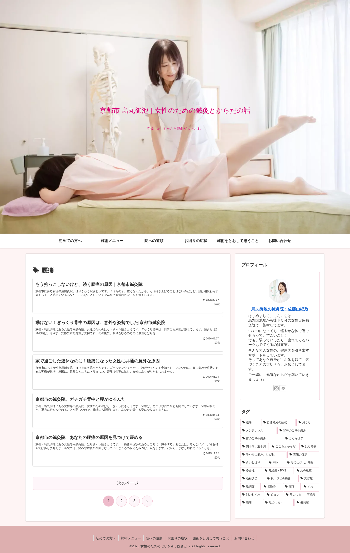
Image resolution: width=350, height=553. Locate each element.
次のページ (128, 483)
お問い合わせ (244, 538)
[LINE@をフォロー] (283, 388)
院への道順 (154, 538)
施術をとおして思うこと (211, 538)
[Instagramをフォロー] (276, 388)
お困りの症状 (178, 538)
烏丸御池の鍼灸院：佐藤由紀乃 (279, 309)
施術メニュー (131, 538)
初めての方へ (106, 538)
